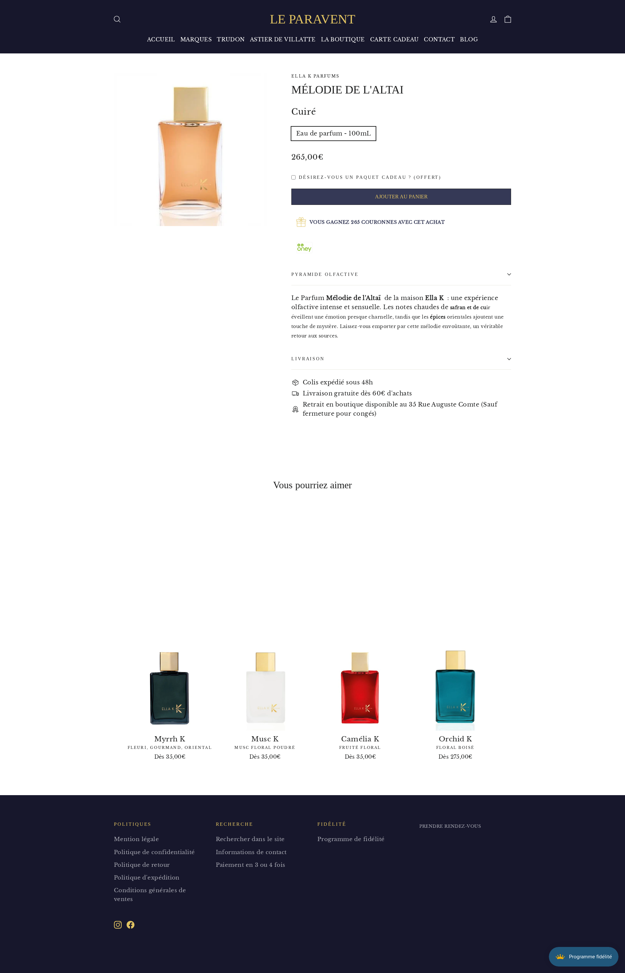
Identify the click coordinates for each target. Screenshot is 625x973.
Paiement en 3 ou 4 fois (250, 865)
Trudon (231, 39)
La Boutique (343, 39)
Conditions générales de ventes (150, 895)
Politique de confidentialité (154, 852)
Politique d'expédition (147, 877)
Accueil (161, 39)
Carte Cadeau (394, 39)
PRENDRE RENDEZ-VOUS (450, 826)
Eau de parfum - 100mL (333, 133)
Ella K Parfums (315, 76)
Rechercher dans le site (250, 839)
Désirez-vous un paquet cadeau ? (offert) (370, 177)
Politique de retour (142, 865)
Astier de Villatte (283, 39)
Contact (439, 39)
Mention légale (136, 839)
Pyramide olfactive (325, 274)
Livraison (308, 358)
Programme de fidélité (350, 839)
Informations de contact (251, 852)
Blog (469, 39)
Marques (196, 39)
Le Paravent (312, 19)
